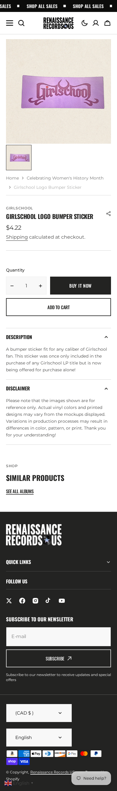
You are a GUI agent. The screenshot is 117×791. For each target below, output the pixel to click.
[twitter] (9, 600)
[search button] (21, 23)
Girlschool (19, 208)
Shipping (17, 237)
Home (12, 178)
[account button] (95, 23)
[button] (85, 23)
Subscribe (55, 658)
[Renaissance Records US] (59, 23)
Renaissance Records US (52, 772)
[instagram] (35, 600)
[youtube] (61, 600)
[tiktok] (48, 600)
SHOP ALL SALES (39, 6)
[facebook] (22, 600)
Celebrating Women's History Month (65, 178)
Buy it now (80, 285)
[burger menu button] (9, 23)
